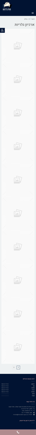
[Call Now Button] (18, 432)
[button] (2, 30)
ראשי (33, 19)
